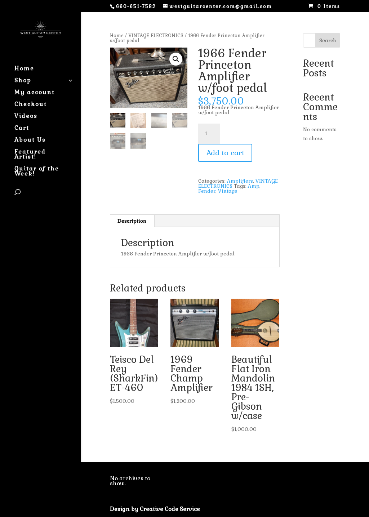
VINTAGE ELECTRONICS (155, 35)
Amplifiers (240, 181)
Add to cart (225, 152)
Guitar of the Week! (36, 171)
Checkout (30, 105)
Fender (206, 191)
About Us (30, 140)
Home (24, 69)
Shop (22, 81)
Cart (21, 128)
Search (327, 40)
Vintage (227, 191)
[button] (175, 59)
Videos (25, 116)
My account (34, 93)
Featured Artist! (30, 154)
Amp (253, 186)
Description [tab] (131, 221)
